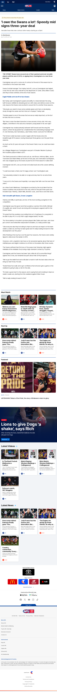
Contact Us (4, 634)
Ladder (38, 10)
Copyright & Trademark (28, 683)
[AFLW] (8, 2)
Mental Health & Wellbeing (7, 626)
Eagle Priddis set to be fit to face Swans (16, 97)
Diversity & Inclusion (6, 631)
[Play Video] (28, 56)
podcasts (7, 395)
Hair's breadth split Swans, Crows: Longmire (17, 196)
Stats (53, 10)
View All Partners (27, 587)
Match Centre (21, 10)
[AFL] (2, 2)
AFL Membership (5, 654)
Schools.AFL (4, 651)
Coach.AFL (3, 645)
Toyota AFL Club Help (6, 628)
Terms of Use (22, 615)
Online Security (28, 686)
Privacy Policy (29, 615)
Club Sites (47, 1)
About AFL (3, 623)
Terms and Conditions (28, 679)
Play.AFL (3, 642)
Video (4, 10)
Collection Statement (39, 615)
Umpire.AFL (3, 648)
